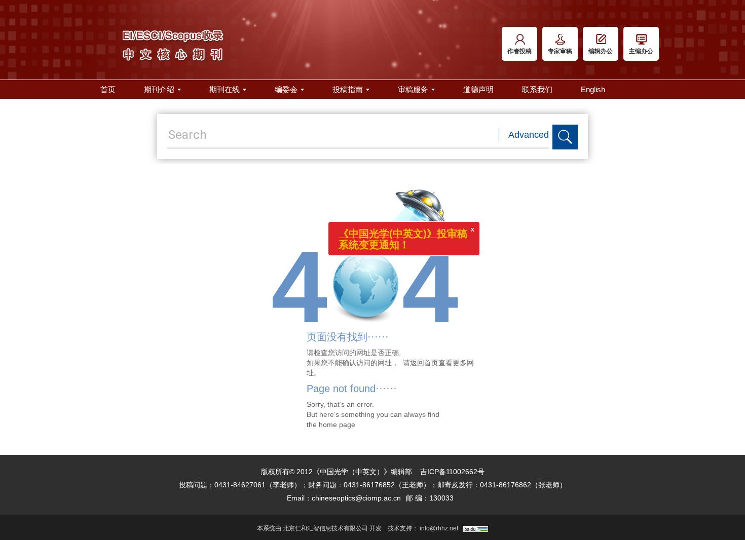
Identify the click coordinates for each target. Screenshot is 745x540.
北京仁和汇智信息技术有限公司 (325, 528)
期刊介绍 (159, 89)
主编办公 (641, 51)
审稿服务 (413, 89)
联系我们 (537, 89)
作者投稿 (519, 51)
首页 (108, 89)
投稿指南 (347, 89)
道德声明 (478, 89)
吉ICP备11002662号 (452, 472)
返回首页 (424, 363)
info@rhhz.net (439, 528)
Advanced (528, 135)
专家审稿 (560, 51)
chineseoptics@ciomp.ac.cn (356, 498)
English (593, 89)
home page (337, 424)
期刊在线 (224, 89)
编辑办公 (600, 51)
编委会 (286, 89)
